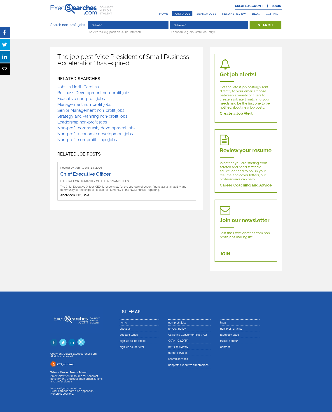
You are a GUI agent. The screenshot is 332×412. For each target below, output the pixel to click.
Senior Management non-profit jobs (90, 110)
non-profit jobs (177, 322)
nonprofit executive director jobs (188, 365)
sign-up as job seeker (133, 340)
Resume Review (234, 13)
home (123, 322)
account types (129, 334)
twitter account (229, 340)
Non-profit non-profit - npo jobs (87, 139)
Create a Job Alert (236, 113)
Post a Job (182, 13)
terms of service (178, 346)
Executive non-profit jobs (81, 98)
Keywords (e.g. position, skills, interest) (115, 31)
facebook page (229, 334)
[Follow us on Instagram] (81, 342)
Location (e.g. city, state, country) (193, 31)
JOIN (225, 253)
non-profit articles (231, 328)
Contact (273, 13)
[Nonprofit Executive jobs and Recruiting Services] (76, 320)
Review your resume (245, 150)
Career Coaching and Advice (246, 185)
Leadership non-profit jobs (82, 122)
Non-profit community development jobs (96, 128)
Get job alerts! (238, 74)
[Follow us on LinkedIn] (72, 342)
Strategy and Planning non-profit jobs (92, 116)
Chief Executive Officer (85, 174)
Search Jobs (206, 13)
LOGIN (276, 6)
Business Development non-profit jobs (93, 92)
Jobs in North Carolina (78, 86)
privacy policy (177, 328)
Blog (256, 13)
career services (177, 352)
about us (125, 328)
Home (163, 13)
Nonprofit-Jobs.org (61, 393)
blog (223, 322)
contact (225, 347)
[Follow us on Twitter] (63, 342)
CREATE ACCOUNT (249, 6)
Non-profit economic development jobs (95, 133)
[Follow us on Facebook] (54, 342)
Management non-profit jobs (84, 104)
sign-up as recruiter (132, 347)
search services (178, 359)
